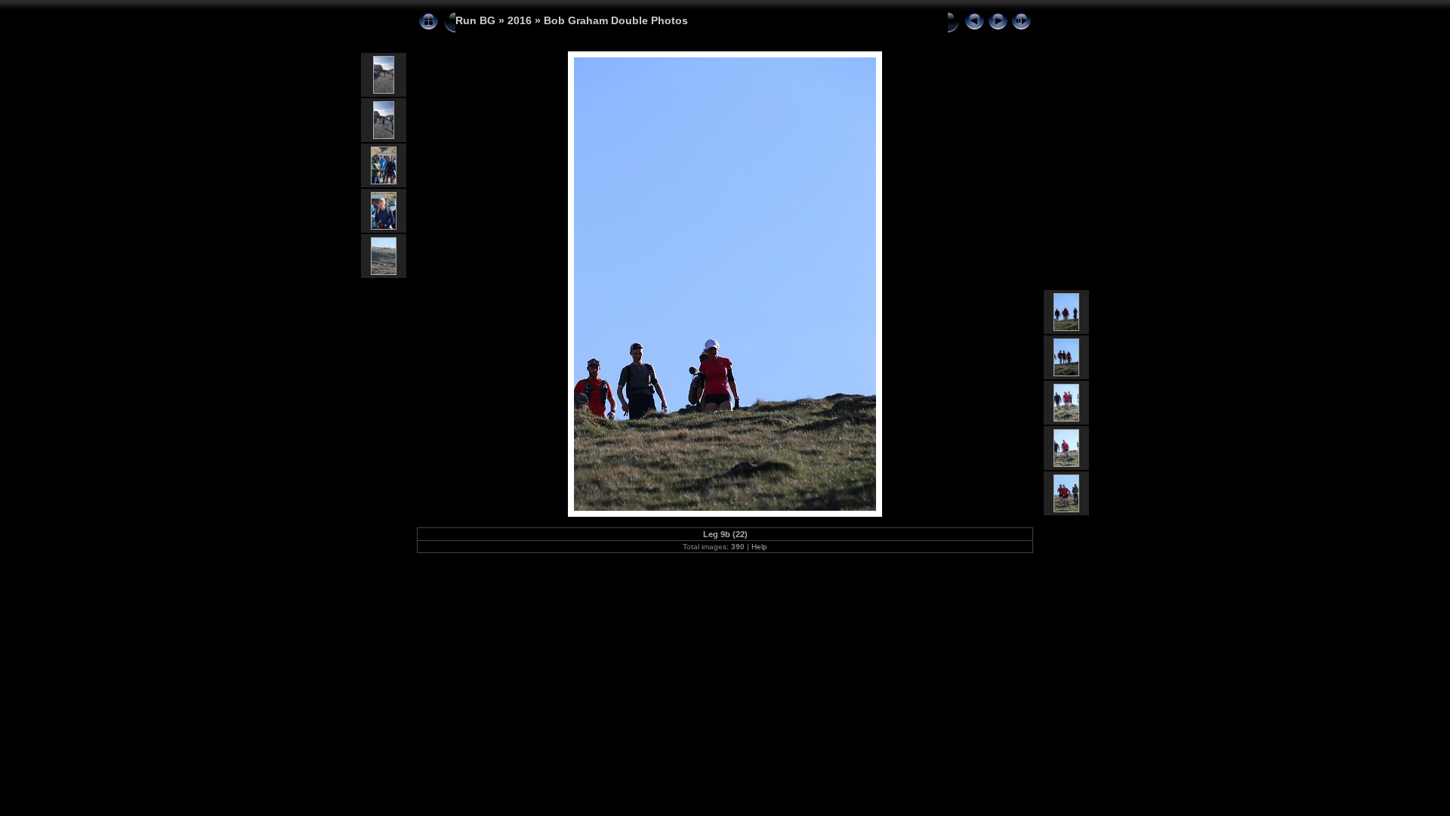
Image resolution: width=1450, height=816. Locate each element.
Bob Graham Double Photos (616, 20)
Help (759, 546)
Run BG (475, 20)
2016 (520, 20)
